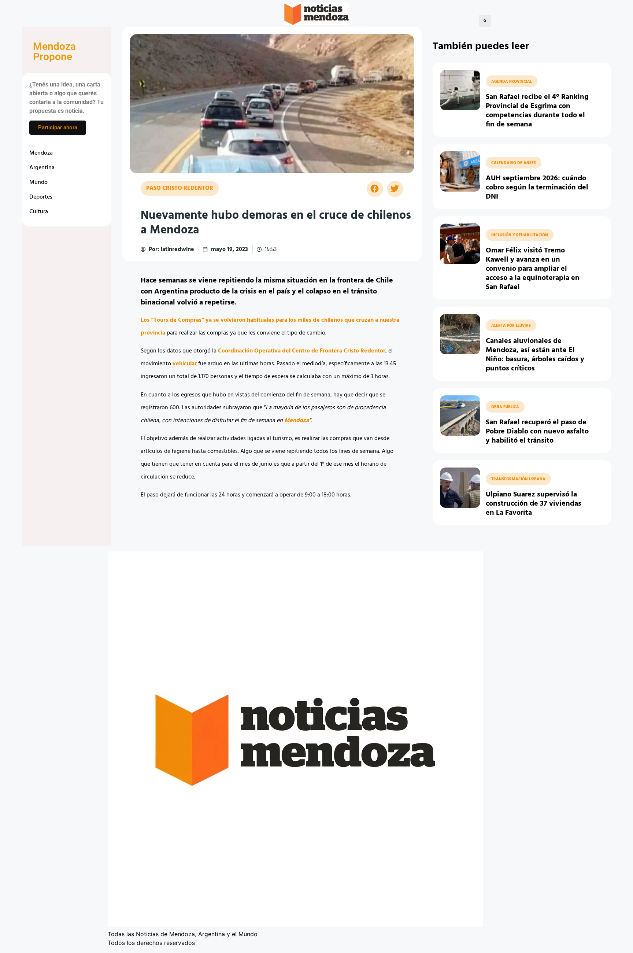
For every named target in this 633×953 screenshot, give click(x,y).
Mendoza (41, 153)
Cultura (38, 212)
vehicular (185, 364)
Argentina (42, 168)
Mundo (38, 182)
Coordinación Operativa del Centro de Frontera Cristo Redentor (301, 351)
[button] (485, 21)
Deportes (40, 197)
